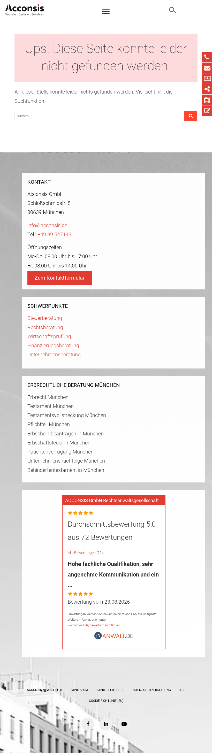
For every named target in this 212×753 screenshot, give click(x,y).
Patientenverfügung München (60, 452)
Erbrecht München (48, 397)
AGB (182, 690)
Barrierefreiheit (109, 690)
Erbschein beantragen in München (65, 434)
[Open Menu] (106, 11)
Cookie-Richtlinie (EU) (106, 701)
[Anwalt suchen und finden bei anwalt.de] (113, 638)
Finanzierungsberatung (53, 346)
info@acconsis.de (47, 225)
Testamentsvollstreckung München (66, 415)
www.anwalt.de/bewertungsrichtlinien (94, 625)
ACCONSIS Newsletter (44, 690)
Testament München (50, 406)
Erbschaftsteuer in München (58, 443)
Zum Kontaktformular (60, 278)
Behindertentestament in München (65, 470)
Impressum (79, 690)
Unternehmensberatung (54, 355)
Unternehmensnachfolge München (66, 461)
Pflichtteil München (48, 424)
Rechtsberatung (45, 328)
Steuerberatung (44, 318)
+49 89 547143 (54, 234)
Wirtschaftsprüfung (49, 337)
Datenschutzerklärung (151, 690)
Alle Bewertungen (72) (85, 553)
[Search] (172, 10)
